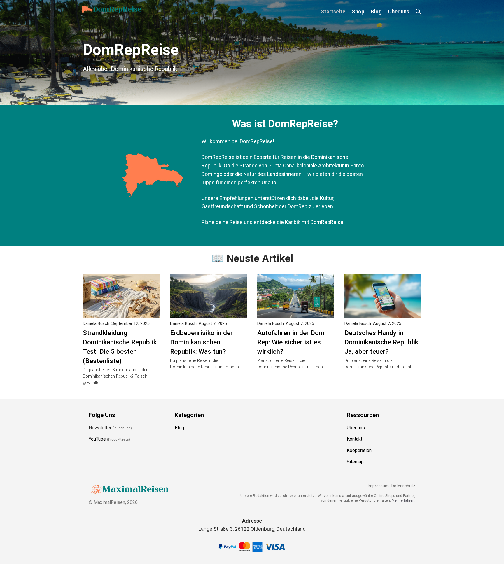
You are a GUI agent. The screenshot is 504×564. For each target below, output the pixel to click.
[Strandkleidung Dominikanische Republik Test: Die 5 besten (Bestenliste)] (121, 314)
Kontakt (354, 439)
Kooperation (359, 450)
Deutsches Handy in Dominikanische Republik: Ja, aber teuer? (382, 342)
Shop (358, 11)
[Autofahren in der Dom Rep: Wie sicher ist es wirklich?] (295, 314)
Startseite (333, 11)
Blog (376, 11)
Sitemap (355, 462)
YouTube (97, 439)
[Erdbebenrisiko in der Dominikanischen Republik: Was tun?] (208, 314)
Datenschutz (403, 486)
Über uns (398, 11)
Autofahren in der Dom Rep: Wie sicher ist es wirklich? (290, 342)
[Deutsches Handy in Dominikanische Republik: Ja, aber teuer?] (382, 314)
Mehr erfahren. (403, 500)
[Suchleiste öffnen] (418, 11)
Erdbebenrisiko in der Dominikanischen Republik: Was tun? (201, 342)
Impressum (378, 486)
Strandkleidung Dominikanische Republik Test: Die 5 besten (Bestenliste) (120, 347)
